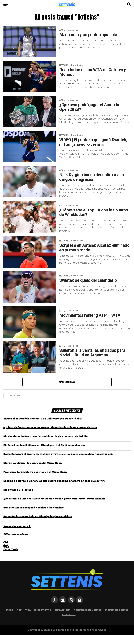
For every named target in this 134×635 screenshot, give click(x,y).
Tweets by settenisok (17, 526)
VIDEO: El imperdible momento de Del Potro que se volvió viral (42, 418)
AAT (5, 542)
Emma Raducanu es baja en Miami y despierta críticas (37, 516)
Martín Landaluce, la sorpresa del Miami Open (32, 463)
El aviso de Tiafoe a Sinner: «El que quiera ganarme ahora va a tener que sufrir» (54, 481)
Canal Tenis (10, 549)
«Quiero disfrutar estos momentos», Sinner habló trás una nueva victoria (50, 427)
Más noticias (67, 381)
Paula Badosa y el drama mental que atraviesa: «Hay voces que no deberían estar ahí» (58, 454)
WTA (6, 547)
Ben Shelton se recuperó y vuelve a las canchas (33, 507)
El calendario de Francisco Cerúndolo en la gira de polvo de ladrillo (45, 436)
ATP (5, 544)
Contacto (69, 614)
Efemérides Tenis (116, 610)
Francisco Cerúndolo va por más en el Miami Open (35, 472)
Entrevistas (42, 610)
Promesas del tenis (87, 610)
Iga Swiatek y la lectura (18, 489)
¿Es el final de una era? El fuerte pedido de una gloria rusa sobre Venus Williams (54, 498)
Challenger (62, 610)
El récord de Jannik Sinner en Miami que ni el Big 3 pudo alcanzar (44, 445)
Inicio (9, 610)
